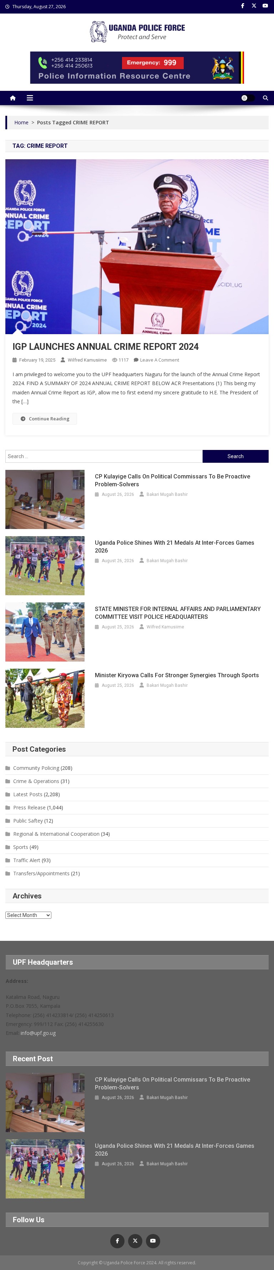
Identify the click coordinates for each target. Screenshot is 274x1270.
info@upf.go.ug (38, 1033)
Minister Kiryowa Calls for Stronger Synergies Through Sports (177, 675)
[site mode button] (248, 98)
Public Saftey (28, 820)
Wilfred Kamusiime (87, 360)
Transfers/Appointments (41, 873)
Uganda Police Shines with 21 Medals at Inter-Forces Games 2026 (174, 546)
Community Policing (36, 767)
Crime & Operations (36, 781)
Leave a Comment (159, 360)
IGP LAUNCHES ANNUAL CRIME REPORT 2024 (105, 347)
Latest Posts (27, 794)
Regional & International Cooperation (56, 833)
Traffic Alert (26, 860)
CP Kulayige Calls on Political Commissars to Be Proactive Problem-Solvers (172, 480)
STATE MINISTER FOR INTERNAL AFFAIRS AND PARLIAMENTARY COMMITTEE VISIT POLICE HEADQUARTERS (178, 613)
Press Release (29, 807)
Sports (20, 847)
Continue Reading (49, 418)
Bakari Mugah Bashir (167, 494)
